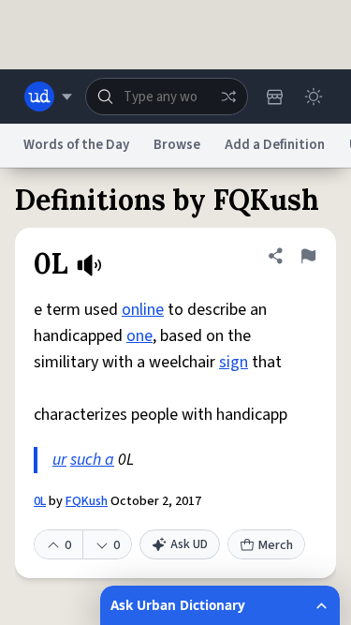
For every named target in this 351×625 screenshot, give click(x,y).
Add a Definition (275, 145)
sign (233, 362)
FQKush (87, 501)
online (143, 309)
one (139, 336)
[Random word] (228, 96)
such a (92, 459)
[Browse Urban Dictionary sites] (48, 96)
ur (59, 459)
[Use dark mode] (313, 96)
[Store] (274, 96)
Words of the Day (76, 145)
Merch (275, 545)
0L (40, 501)
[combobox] (166, 96)
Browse (177, 145)
